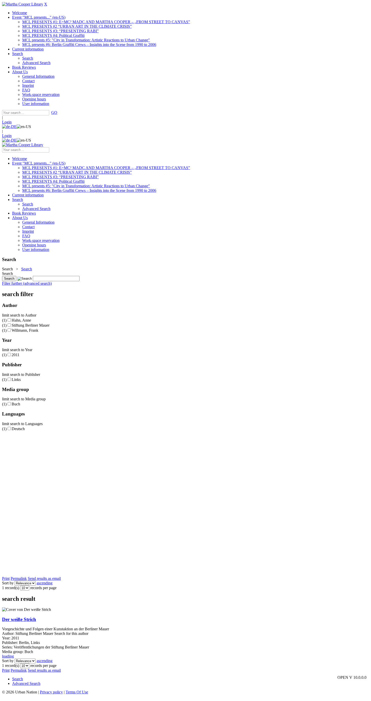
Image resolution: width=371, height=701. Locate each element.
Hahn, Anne (21, 320)
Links (16, 379)
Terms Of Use (77, 692)
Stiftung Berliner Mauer (30, 325)
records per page (43, 588)
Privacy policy (51, 692)
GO (54, 112)
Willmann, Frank (25, 330)
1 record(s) (10, 588)
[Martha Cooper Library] (22, 4)
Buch (16, 404)
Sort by (8, 583)
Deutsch (18, 429)
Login (7, 122)
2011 (15, 355)
